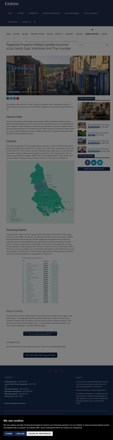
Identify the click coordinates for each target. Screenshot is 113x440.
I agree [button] (8, 433)
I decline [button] (20, 433)
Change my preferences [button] (39, 433)
